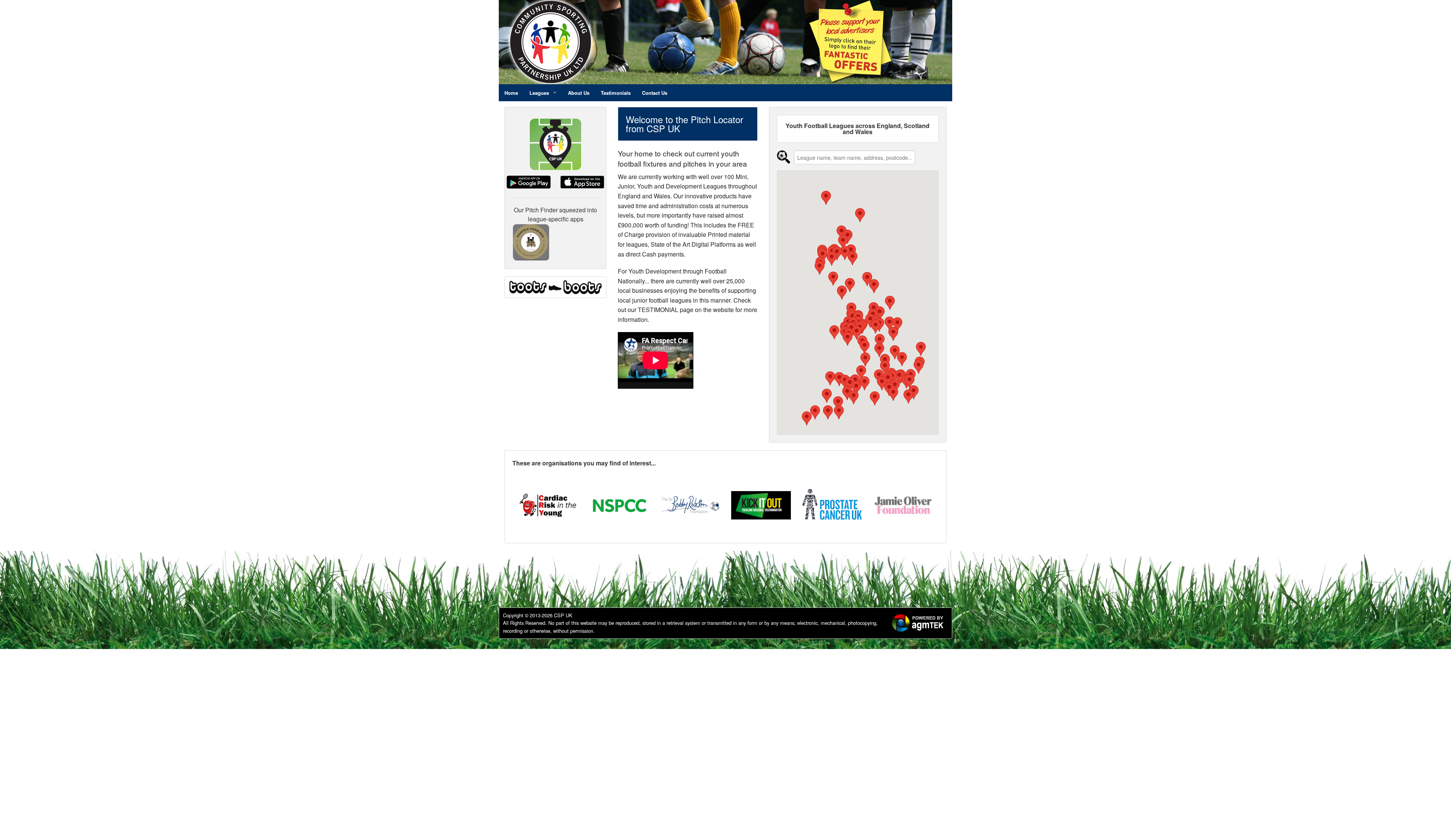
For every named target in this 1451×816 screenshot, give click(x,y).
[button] (861, 372)
